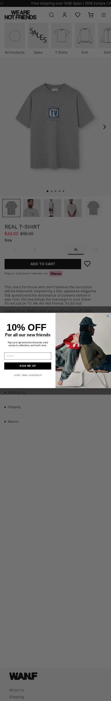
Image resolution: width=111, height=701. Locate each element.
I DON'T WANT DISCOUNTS (28, 375)
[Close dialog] (108, 316)
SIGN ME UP (28, 366)
